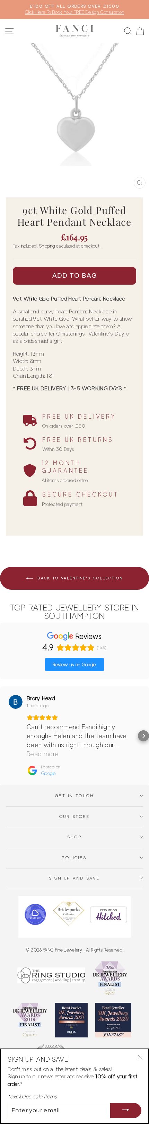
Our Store (74, 816)
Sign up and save (74, 878)
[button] (5, 735)
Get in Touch (74, 795)
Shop (74, 837)
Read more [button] (43, 754)
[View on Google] (16, 702)
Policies (74, 857)
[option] (74, 9)
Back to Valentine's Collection (79, 578)
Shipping (47, 246)
